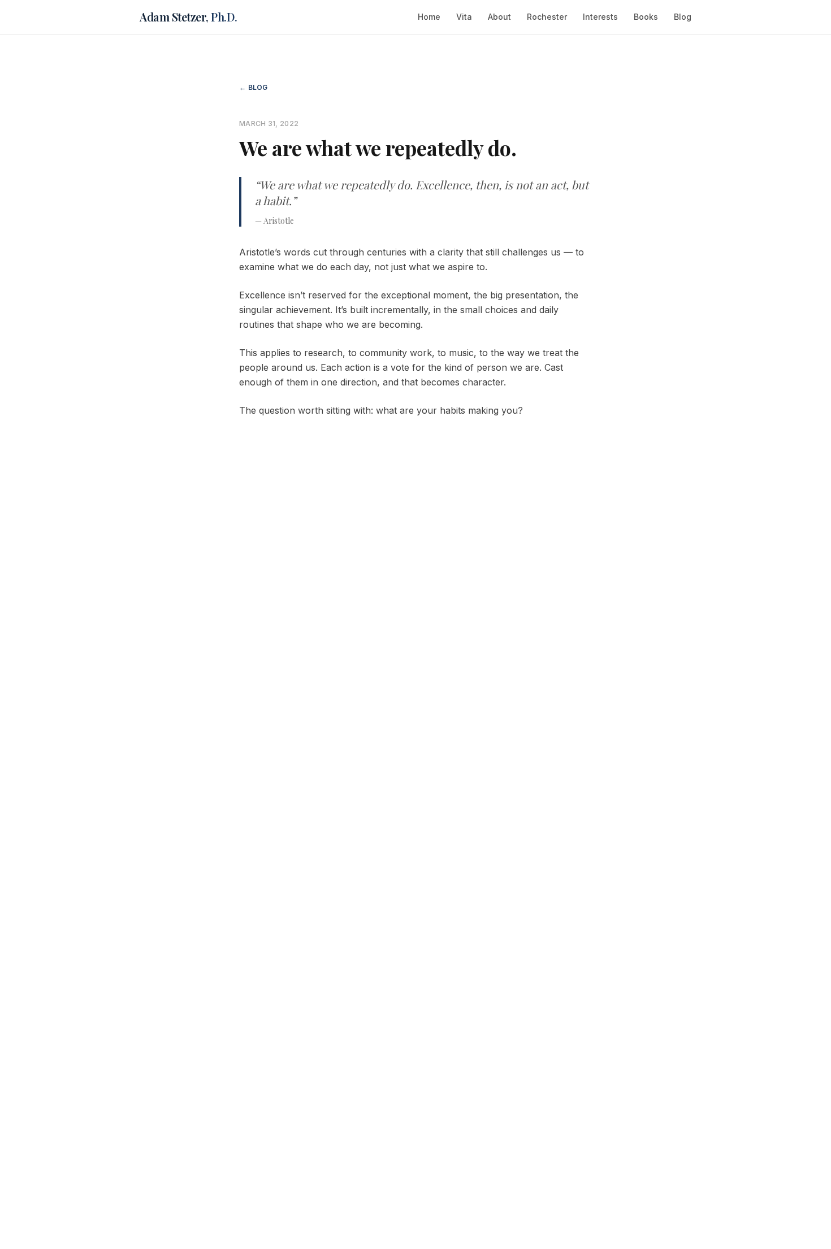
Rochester (547, 16)
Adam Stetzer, (188, 16)
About (499, 16)
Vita (464, 16)
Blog (682, 16)
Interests (600, 16)
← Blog (253, 87)
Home (429, 16)
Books (646, 16)
